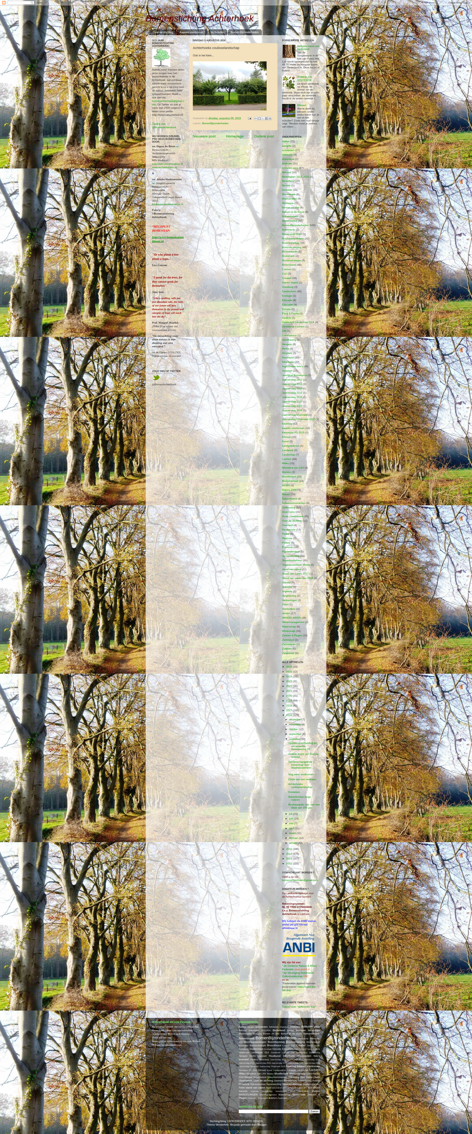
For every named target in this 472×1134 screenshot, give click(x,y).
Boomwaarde (290, 251)
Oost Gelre (288, 512)
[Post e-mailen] (249, 118)
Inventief (287, 370)
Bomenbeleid (289, 220)
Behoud (286, 172)
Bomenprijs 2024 (292, 234)
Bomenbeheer (290, 216)
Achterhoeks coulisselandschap (300, 785)
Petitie (285, 534)
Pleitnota (287, 538)
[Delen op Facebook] (266, 118)
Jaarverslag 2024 (292, 410)
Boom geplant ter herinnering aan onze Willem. (176, 1041)
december (295, 719)
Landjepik (287, 450)
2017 (289, 710)
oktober (294, 729)
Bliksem (301, 105)
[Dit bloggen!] (259, 118)
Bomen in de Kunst (293, 212)
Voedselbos (289, 609)
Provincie (287, 547)
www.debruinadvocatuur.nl (167, 164)
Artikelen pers (290, 168)
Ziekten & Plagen (292, 635)
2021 (289, 691)
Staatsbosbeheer (292, 560)
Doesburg (288, 287)
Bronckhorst (289, 265)
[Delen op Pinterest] (270, 118)
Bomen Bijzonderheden (245, 32)
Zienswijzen (289, 644)
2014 (289, 853)
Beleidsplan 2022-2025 (295, 176)
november (295, 724)
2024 (289, 676)
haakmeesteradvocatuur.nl (167, 204)
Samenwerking (290, 556)
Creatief (286, 278)
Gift (284, 331)
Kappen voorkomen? (192, 32)
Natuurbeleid (289, 498)
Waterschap (289, 626)
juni (291, 818)
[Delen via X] (263, 118)
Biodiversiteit (289, 198)
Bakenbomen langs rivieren (299, 798)
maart (293, 833)
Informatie (288, 362)
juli (291, 813)
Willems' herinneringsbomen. (167, 1044)
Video (285, 604)
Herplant (287, 353)
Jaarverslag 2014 (292, 388)
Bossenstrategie (291, 260)
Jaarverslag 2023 (292, 406)
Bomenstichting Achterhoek (200, 18)
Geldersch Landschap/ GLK (298, 322)
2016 (289, 715)
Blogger (262, 1124)
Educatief (287, 304)
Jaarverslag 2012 (292, 379)
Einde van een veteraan (302, 779)
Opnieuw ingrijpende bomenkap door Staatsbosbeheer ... (301, 764)
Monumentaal (290, 481)
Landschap (288, 454)
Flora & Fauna (290, 313)
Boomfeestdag (290, 243)
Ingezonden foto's (292, 366)
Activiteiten (217, 32)
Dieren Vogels (290, 282)
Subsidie (287, 587)
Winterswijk (288, 631)
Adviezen (287, 154)
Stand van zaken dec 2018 (297, 578)
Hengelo (287, 344)
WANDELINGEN (291, 617)
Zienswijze (288, 639)
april (292, 828)
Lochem (286, 459)
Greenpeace (289, 335)
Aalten (285, 141)
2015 (289, 849)
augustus (295, 739)
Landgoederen (290, 445)
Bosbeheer (288, 256)
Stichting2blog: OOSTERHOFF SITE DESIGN (236, 1121)
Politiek (286, 542)
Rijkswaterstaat (291, 551)
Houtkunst (288, 357)
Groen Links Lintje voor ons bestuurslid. (172, 1030)
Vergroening (289, 595)
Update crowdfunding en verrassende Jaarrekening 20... (302, 746)
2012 (289, 863)
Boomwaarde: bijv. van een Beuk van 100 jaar (304, 806)
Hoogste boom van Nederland (308, 47)
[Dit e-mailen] (256, 118)
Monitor (286, 472)
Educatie (287, 300)
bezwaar (287, 190)
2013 (289, 858)
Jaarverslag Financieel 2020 (298, 419)
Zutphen (287, 648)
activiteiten (288, 150)
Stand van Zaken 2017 (295, 573)
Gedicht (286, 318)
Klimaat (286, 437)
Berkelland (288, 181)
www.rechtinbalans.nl (164, 167)
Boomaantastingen (293, 238)
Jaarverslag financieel (295, 415)
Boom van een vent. (162, 1037)
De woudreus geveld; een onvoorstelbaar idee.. (175, 1026)
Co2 (284, 273)
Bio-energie (289, 194)
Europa (286, 309)
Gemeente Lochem (293, 326)
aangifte (286, 145)
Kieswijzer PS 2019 (293, 432)
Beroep (286, 185)
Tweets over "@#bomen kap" (299, 1006)
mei (291, 823)
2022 (289, 686)
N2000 (286, 485)
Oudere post (264, 136)
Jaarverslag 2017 (292, 401)
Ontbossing (288, 507)
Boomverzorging (291, 247)
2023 (289, 681)
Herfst (285, 348)
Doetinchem (289, 291)
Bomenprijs (288, 229)
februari (294, 838)
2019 (289, 700)
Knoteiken (294, 792)
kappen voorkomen (293, 428)
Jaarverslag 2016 (292, 397)
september (295, 734)
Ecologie (287, 295)
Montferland (289, 476)
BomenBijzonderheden (215, 123)
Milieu (285, 463)
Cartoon (286, 269)
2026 (289, 666)
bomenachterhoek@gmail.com (300, 880)
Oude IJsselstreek (292, 516)
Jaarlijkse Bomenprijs (294, 375)
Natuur (286, 494)
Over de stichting (163, 32)
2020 (289, 696)
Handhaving (289, 340)
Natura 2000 (289, 490)
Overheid (287, 525)
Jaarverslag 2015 (292, 392)
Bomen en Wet (290, 207)
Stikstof (286, 582)
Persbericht (288, 529)
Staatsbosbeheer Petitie (296, 564)
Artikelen (287, 163)
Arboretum (288, 159)
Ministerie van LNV (293, 467)
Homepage (235, 136)
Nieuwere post (204, 136)
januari (293, 843)
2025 (289, 671)
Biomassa (288, 203)
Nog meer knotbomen (301, 774)
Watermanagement (293, 622)
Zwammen (288, 653)
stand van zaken (291, 569)
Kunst (285, 441)
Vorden (286, 613)
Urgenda (287, 591)
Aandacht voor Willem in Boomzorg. (171, 1033)
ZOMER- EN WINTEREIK (304, 78)
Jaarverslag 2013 (292, 384)
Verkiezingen (289, 600)
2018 (289, 705)
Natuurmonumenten (294, 503)
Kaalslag (287, 423)
